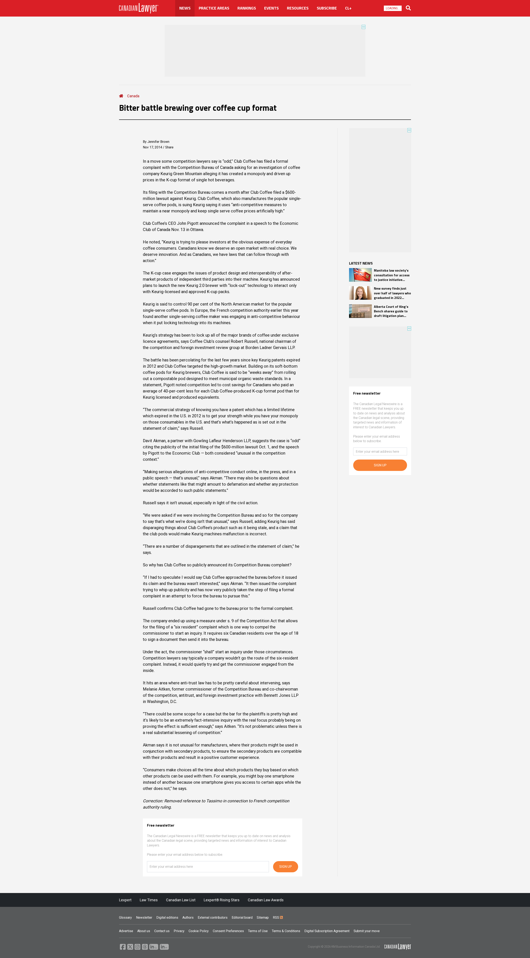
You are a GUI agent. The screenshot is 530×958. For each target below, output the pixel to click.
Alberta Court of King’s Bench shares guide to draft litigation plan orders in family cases (391, 311)
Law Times (149, 900)
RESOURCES (297, 8)
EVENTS (271, 8)
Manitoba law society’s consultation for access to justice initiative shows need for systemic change (392, 275)
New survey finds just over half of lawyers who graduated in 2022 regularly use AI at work (392, 293)
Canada (133, 96)
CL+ (348, 8)
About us (143, 931)
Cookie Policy (199, 931)
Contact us (162, 931)
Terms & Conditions (286, 931)
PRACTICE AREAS (214, 8)
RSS (276, 917)
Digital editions (167, 917)
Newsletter (144, 917)
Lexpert (125, 900)
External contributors (213, 917)
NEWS (184, 8)
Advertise (126, 931)
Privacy (179, 931)
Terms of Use (258, 931)
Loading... (393, 8)
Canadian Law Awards (266, 900)
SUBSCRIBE (327, 8)
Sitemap (263, 917)
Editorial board (242, 917)
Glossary (125, 917)
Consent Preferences (228, 931)
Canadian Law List (180, 900)
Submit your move (367, 931)
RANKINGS (246, 8)
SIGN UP (285, 867)
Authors (188, 917)
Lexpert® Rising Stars (222, 900)
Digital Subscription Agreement (326, 931)
